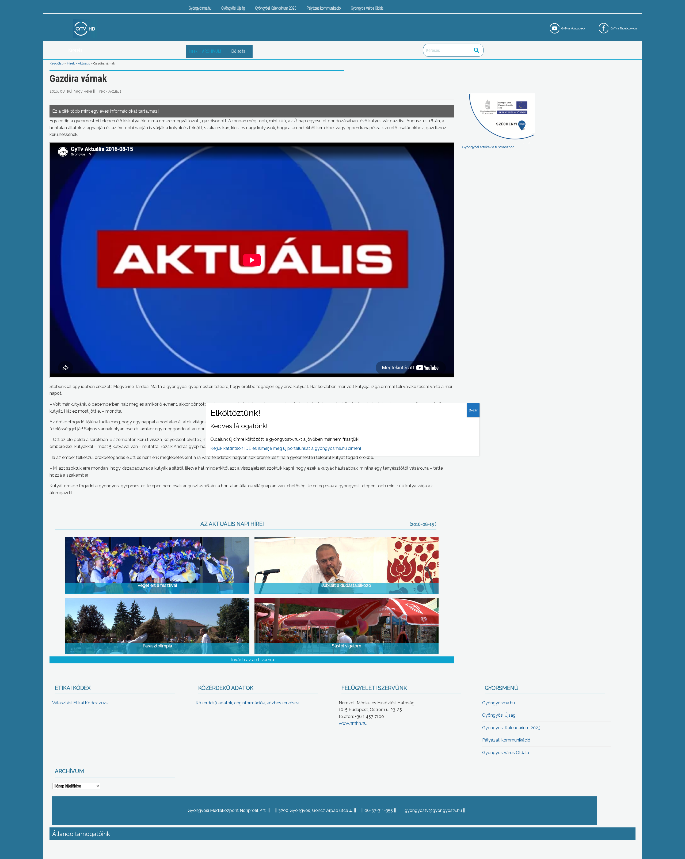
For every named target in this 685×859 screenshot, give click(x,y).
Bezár (473, 410)
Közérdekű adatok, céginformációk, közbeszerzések (247, 702)
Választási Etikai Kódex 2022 (80, 702)
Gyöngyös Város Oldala (367, 8)
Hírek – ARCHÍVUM (205, 51)
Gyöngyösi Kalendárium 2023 (275, 8)
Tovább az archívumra (252, 659)
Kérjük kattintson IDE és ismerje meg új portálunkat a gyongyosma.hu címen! (285, 448)
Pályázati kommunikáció (323, 8)
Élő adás (238, 51)
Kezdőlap (56, 63)
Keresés (477, 50)
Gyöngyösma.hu (200, 8)
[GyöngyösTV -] (85, 28)
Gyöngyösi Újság (233, 8)
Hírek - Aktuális (78, 63)
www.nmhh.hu (353, 723)
